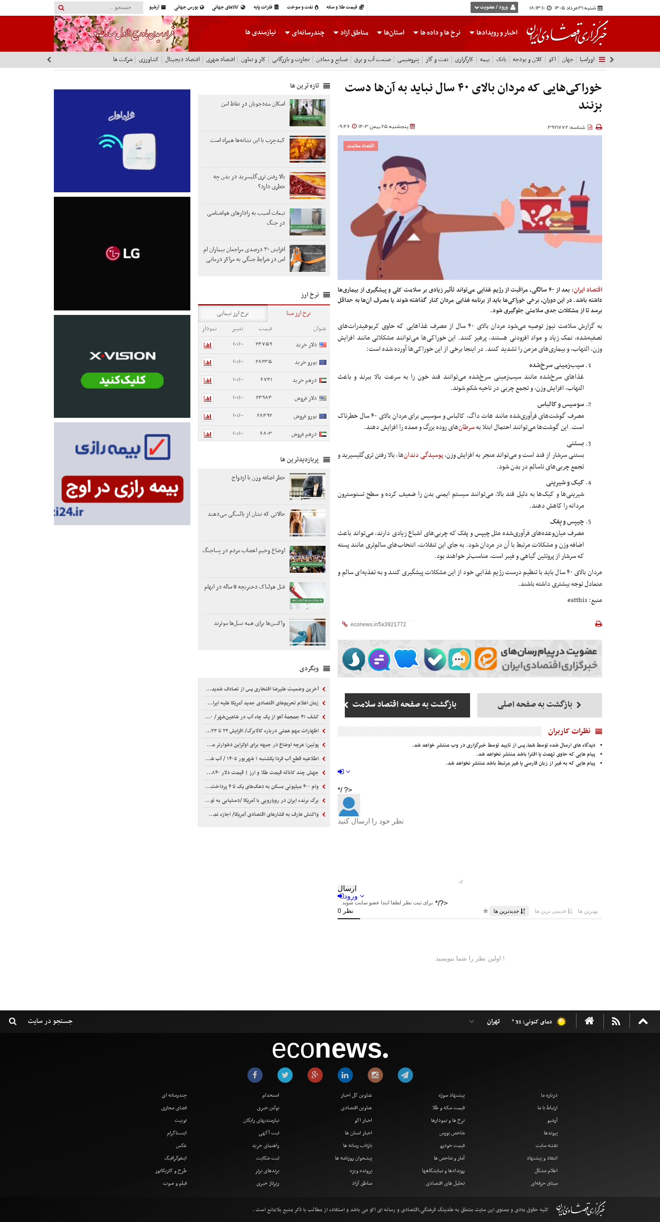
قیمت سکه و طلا (448, 1107)
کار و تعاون (253, 59)
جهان (567, 59)
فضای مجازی (174, 1107)
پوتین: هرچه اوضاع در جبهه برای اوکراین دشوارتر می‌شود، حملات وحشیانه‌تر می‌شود (262, 744)
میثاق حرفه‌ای (544, 1183)
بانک (501, 59)
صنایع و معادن (332, 59)
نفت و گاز (437, 59)
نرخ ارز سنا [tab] (298, 313)
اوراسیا (587, 59)
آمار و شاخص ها (449, 1158)
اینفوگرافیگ (175, 1158)
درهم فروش (304, 434)
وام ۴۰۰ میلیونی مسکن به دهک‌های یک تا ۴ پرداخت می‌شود (262, 786)
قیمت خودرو (452, 1145)
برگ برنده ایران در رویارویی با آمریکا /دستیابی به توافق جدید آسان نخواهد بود (262, 800)
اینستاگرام (177, 1133)
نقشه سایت (547, 1145)
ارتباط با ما (547, 1107)
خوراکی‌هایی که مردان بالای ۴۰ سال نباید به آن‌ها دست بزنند (473, 97)
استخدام (270, 1095)
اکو (552, 59)
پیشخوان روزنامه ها (353, 1158)
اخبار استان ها (358, 1133)
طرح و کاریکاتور (171, 1170)
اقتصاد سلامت (360, 146)
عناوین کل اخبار (356, 1095)
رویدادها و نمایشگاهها (443, 1170)
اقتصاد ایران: (587, 290)
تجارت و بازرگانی (291, 59)
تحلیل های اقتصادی (445, 1183)
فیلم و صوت (175, 1183)
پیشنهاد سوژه (452, 1095)
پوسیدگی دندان (423, 455)
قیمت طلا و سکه (342, 7)
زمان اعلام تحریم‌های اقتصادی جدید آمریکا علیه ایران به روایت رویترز (262, 703)
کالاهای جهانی (226, 7)
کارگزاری (464, 59)
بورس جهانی (186, 7)
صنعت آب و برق (372, 59)
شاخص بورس (452, 1133)
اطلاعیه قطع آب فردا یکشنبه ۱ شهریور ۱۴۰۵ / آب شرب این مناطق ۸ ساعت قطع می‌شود (262, 758)
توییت (181, 1120)
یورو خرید (306, 362)
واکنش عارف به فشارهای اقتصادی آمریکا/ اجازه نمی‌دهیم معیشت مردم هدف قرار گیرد (262, 814)
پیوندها (551, 1133)
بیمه (485, 59)
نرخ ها (440, 33)
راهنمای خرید (265, 1145)
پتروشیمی (408, 59)
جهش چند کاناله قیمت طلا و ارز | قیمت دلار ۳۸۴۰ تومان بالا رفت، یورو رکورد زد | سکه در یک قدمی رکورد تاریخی (262, 772)
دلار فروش (306, 398)
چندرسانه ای (174, 1095)
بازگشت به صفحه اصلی (535, 705)
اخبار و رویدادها (496, 33)
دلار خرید (306, 345)
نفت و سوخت (300, 7)
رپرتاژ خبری (267, 1183)
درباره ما (549, 1095)
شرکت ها (122, 59)
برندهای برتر (267, 1170)
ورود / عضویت (494, 7)
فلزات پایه (263, 7)
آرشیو (154, 7)
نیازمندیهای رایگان (261, 1120)
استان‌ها (394, 33)
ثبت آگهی (269, 1133)
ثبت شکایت (267, 1158)
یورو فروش (305, 416)
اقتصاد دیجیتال (182, 59)
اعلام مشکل (546, 1170)
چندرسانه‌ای (307, 33)
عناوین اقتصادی (356, 1107)
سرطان (466, 427)
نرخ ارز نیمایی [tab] (233, 313)
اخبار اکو (363, 1120)
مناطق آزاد (353, 33)
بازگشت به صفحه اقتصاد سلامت (404, 705)
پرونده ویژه (361, 1170)
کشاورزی (149, 59)
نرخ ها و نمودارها (448, 1120)
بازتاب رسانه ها (357, 1145)
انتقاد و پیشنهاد (542, 1158)
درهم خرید (304, 380)
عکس (181, 1145)
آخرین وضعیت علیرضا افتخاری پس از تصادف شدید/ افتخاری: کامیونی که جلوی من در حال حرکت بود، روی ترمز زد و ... (262, 689)
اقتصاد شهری (220, 59)
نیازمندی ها (260, 32)
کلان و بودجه (527, 59)
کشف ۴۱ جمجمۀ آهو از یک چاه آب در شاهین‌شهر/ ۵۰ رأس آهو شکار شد (262, 717)
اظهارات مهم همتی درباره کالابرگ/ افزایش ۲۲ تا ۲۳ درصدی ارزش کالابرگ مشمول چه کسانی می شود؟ (262, 730)
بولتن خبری (268, 1107)
